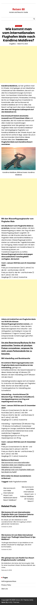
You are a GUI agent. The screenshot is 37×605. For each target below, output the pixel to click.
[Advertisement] (18, 64)
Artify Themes (13, 602)
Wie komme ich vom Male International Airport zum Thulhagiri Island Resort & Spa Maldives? (18, 537)
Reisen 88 (18, 9)
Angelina (12, 44)
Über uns (4, 589)
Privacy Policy (6, 585)
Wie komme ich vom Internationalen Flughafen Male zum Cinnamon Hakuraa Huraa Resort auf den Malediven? (17, 514)
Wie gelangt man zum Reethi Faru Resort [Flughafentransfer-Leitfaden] (17, 559)
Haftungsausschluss (8, 581)
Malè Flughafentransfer (18, 482)
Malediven (18, 26)
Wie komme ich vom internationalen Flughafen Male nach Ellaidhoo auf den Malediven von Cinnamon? (16, 464)
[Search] (34, 18)
